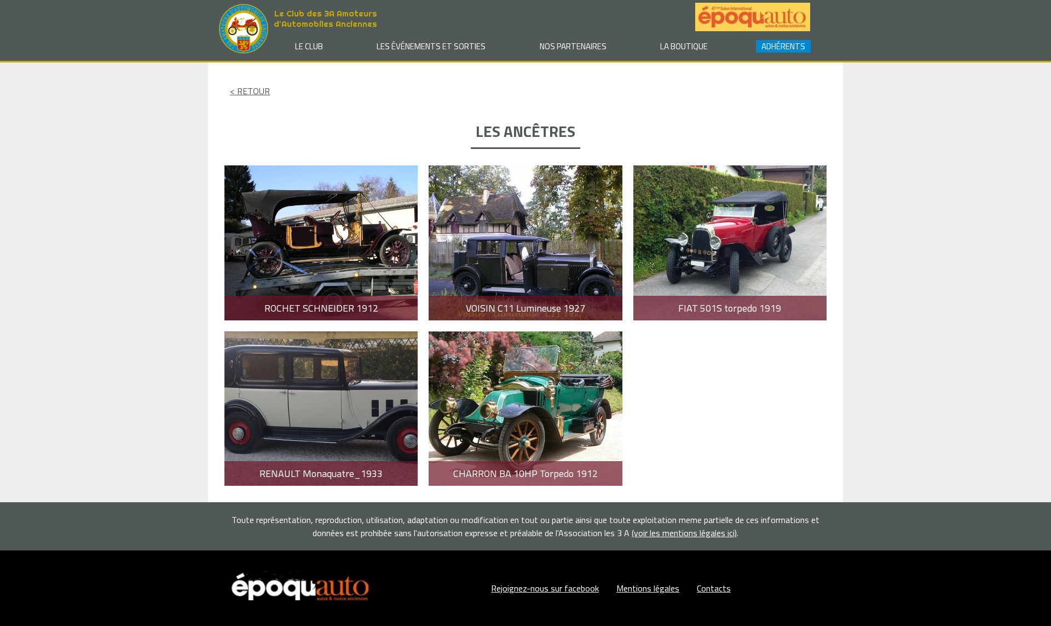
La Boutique (684, 46)
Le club (309, 46)
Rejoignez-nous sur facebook (545, 588)
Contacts (714, 588)
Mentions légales (647, 588)
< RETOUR (250, 90)
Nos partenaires (573, 46)
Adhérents (783, 46)
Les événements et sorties (431, 46)
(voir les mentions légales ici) (684, 532)
